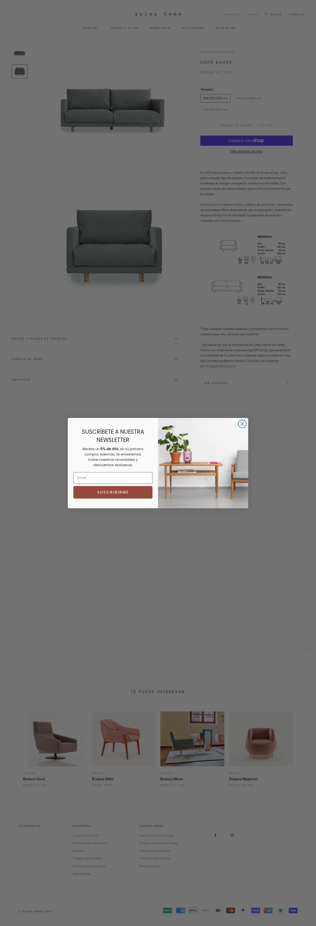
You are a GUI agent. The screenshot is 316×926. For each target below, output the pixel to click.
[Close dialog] (242, 424)
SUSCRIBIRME (113, 492)
